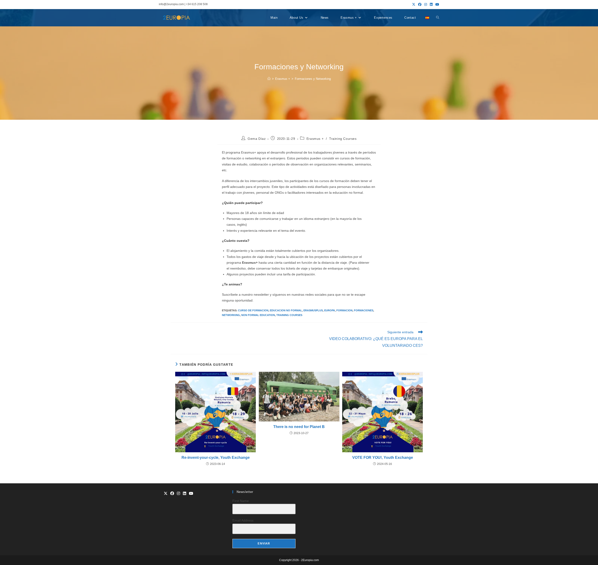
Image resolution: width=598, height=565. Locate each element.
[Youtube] (191, 493)
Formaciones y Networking (313, 79)
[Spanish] (427, 17)
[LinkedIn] (184, 493)
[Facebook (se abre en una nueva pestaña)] (420, 4)
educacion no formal (286, 310)
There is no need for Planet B (299, 427)
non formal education (258, 315)
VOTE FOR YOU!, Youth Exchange (382, 458)
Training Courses (343, 138)
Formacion (344, 310)
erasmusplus (313, 310)
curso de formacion (253, 310)
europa (329, 310)
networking (231, 315)
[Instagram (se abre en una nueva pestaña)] (425, 4)
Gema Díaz (257, 138)
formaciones (363, 310)
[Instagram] (178, 493)
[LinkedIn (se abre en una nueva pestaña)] (431, 4)
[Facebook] (172, 493)
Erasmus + (315, 138)
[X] (165, 493)
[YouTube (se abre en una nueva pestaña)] (436, 4)
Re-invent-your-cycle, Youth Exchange (216, 458)
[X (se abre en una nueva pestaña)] (414, 4)
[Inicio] (269, 79)
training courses (289, 315)
